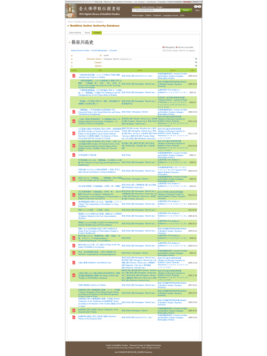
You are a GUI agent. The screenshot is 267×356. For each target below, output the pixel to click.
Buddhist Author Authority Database (89, 22)
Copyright (162, 2)
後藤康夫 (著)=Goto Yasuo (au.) (139, 278)
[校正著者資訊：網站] (196, 66)
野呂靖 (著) (130, 146)
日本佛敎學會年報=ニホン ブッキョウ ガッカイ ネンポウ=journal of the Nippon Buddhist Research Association (172, 170)
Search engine (138, 15)
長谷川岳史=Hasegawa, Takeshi (135, 310)
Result (87, 33)
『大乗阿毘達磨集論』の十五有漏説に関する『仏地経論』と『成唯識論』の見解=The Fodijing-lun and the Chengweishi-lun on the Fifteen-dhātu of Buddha (100, 92)
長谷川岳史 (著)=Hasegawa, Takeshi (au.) (138, 84)
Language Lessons (170, 15)
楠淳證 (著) (126, 270)
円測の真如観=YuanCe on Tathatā (92, 285)
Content (97, 33)
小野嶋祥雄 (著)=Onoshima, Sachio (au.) (138, 194)
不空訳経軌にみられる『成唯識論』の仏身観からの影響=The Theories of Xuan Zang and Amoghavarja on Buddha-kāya (100, 162)
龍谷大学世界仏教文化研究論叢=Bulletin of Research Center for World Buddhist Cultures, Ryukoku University (171, 195)
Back (198, 10)
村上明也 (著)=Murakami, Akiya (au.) (141, 138)
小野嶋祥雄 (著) (141, 185)
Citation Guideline (174, 2)
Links (182, 15)
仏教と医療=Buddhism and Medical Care (94, 263)
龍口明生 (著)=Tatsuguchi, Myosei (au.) (137, 260)
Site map (98, 2)
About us (107, 2)
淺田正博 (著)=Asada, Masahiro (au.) (136, 128)
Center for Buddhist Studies (117, 345)
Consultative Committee (122, 2)
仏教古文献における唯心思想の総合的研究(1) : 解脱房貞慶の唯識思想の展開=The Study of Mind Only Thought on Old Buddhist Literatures (99, 275)
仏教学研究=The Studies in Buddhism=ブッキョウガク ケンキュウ (172, 92)
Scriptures (157, 15)
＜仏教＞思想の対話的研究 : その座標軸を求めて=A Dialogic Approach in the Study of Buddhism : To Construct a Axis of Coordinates (99, 121)
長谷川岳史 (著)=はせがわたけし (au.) (137, 76)
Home (195, 2)
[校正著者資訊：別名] (196, 59)
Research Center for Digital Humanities (145, 345)
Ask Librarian (139, 2)
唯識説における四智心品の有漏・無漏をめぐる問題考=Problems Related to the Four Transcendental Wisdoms (100, 216)
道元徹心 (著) (127, 143)
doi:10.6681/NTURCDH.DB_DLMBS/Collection (133, 352)
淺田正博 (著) (139, 143)
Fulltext (148, 15)
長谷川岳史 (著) (128, 185)
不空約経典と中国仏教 (87, 155)
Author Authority (75, 33)
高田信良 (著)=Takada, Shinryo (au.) (136, 119)
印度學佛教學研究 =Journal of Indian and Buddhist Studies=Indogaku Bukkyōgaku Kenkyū (172, 76)
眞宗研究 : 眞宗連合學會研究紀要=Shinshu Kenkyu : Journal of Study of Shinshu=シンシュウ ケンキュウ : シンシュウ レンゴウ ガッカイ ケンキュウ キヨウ (172, 102)
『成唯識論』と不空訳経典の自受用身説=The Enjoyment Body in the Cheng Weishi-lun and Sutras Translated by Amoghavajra (99, 112)
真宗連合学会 (127, 104)
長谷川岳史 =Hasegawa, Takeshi (135, 112)
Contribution (151, 2)
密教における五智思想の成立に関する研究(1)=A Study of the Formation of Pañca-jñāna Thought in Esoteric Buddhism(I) (98, 231)
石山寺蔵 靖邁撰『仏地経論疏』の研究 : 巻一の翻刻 (99, 186)
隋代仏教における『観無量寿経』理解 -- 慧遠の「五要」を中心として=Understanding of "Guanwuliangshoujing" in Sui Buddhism (99, 238)
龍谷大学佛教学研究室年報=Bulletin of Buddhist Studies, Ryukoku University (172, 84)
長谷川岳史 (126, 155)
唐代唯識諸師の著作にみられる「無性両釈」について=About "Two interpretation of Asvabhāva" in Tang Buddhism (100, 204)
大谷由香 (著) (141, 146)
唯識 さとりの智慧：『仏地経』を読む (94, 210)
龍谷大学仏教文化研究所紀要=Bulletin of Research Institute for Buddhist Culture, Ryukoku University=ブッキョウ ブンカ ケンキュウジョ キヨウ (173, 121)
